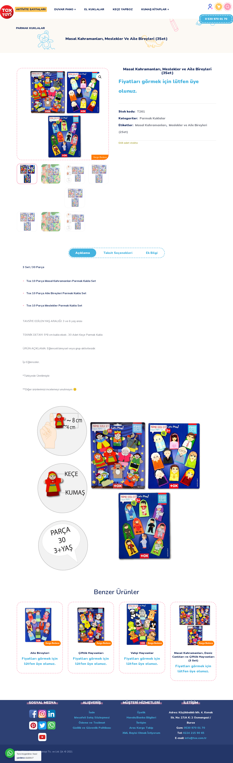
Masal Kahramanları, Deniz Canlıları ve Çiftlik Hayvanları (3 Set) (193, 656)
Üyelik (141, 712)
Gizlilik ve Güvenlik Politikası (92, 727)
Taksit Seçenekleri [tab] (118, 253)
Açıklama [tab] (82, 253)
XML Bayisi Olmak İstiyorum (141, 732)
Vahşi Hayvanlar (142, 653)
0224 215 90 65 (193, 732)
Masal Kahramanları (150, 125)
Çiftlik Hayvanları (91, 653)
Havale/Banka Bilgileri (141, 717)
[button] (216, 19)
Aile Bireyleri (39, 653)
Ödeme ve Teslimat (92, 722)
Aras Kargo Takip (141, 727)
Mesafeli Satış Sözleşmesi (92, 717)
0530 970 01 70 (194, 727)
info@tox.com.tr (195, 738)
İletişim (141, 722)
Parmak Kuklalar (152, 118)
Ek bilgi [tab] (152, 253)
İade (92, 712)
